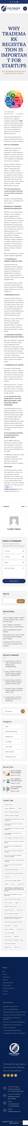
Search (6, 594)
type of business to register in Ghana (13, 940)
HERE (21, 121)
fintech (20, 808)
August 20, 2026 (15, 775)
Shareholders (7, 925)
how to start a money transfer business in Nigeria (14, 861)
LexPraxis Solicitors (18, 1121)
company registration (9, 808)
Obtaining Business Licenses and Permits (14, 1012)
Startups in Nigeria (9, 929)
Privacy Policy (7, 985)
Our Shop (5, 991)
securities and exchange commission (13, 922)
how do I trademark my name (11, 812)
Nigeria (17, 902)
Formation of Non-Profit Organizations (14, 1022)
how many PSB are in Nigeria (11, 815)
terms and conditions (9, 932)
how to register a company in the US (13, 838)
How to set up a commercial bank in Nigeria (13, 847)
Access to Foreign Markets (10, 1009)
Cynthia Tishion (14, 529)
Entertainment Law (10, 757)
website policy (7, 947)
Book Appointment (8, 982)
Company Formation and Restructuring (14, 1015)
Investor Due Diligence (9, 1027)
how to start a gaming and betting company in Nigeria (13, 856)
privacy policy (19, 910)
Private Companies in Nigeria (11, 913)
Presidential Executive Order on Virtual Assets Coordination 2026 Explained (12, 644)
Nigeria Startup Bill (8, 910)
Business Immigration (11, 731)
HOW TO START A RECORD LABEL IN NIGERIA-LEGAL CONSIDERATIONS (13, 673)
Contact (5, 994)
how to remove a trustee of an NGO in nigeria (14, 842)
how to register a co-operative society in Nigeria (14, 829)
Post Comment (13, 581)
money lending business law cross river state (13, 895)
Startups (16, 925)
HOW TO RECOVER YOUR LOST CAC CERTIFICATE (13, 698)
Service (5, 974)
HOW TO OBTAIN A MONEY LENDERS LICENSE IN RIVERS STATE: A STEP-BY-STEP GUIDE (14, 619)
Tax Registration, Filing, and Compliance (14, 1033)
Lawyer (13, 884)
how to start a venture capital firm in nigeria (13, 865)
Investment (7, 876)
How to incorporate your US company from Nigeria (13, 824)
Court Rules (8, 746)
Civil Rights (8, 741)
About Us (5, 980)
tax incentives (20, 929)
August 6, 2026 (15, 791)
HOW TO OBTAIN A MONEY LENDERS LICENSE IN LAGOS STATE (13, 681)
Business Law (9, 736)
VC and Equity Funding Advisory (12, 1030)
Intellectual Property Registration (12, 1025)
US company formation (10, 943)
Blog (13, 69)
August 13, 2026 (15, 783)
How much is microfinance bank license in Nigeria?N (14, 820)
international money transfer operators (14, 873)
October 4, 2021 (9, 113)
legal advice (20, 884)
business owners (8, 804)
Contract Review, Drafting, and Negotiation (11, 1018)
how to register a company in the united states (13, 834)
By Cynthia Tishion (9, 111)
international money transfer (11, 869)
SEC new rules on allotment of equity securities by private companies (13, 918)
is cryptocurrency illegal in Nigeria (12, 880)
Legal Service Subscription (10, 1006)
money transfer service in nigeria (12, 899)
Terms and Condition (8, 988)
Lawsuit (6, 884)
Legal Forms (6, 977)
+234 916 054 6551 (13, 1104)
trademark (16, 936)
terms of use (7, 936)
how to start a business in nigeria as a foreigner (14, 851)
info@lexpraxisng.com (10, 489)
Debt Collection (9, 752)
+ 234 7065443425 (13, 1106)
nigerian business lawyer (10, 906)
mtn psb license (8, 902)
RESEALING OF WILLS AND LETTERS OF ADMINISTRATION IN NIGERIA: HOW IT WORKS (13, 637)
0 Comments (20, 113)
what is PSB (17, 947)
